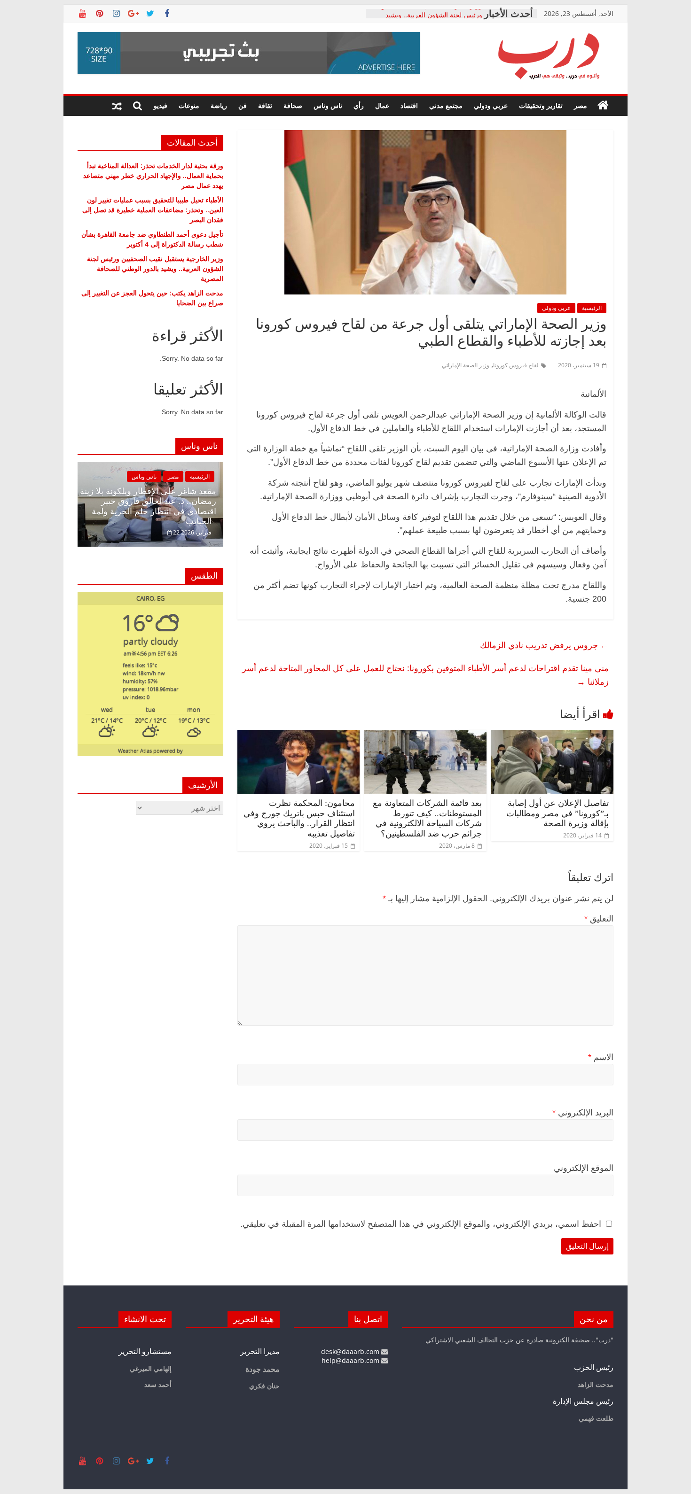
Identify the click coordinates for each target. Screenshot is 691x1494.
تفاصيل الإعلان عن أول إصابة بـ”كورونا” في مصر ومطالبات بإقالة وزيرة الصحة (557, 813)
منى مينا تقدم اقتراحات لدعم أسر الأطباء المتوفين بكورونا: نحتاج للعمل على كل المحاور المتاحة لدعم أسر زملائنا (425, 674)
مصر (580, 105)
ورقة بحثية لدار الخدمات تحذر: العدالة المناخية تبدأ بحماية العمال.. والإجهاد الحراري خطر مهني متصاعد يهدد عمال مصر (153, 175)
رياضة (219, 105)
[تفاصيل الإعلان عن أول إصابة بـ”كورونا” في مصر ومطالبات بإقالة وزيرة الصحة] (552, 735)
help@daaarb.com (351, 1360)
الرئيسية (592, 308)
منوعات (189, 105)
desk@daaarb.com (351, 1351)
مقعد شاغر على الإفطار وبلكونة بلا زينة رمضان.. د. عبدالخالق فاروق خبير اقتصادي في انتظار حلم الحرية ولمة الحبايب (148, 506)
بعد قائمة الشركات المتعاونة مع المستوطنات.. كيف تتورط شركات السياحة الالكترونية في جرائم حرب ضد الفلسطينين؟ (427, 818)
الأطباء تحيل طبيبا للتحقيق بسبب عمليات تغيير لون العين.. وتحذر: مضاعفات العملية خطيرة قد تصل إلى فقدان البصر (152, 209)
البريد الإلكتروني (582, 1112)
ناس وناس (328, 105)
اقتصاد (409, 105)
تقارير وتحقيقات (541, 105)
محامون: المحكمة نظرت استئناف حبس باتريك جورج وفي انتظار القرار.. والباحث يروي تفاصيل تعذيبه (299, 818)
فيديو (160, 105)
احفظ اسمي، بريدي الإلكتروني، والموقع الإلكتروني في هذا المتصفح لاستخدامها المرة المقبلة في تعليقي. (420, 1224)
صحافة (292, 105)
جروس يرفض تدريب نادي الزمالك (544, 644)
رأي (358, 105)
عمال (382, 105)
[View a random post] (117, 106)
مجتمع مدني (446, 105)
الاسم (600, 1057)
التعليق (598, 918)
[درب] (603, 106)
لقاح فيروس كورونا (516, 365)
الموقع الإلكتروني (583, 1168)
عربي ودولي (491, 105)
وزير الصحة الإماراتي (465, 365)
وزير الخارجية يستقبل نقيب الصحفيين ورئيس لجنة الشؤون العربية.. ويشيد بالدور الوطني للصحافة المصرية (155, 268)
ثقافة (265, 105)
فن (242, 105)
